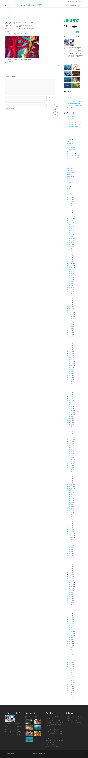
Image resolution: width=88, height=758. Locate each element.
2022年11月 (70, 289)
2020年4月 (69, 353)
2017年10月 (70, 414)
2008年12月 (70, 631)
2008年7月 (69, 641)
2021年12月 (70, 312)
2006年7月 (69, 690)
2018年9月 (69, 392)
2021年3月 (69, 330)
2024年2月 (69, 259)
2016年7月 (69, 445)
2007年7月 (69, 666)
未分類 (68, 170)
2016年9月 (69, 441)
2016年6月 (69, 447)
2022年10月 (70, 291)
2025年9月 (69, 220)
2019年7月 (69, 371)
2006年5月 (69, 695)
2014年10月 (70, 488)
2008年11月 (70, 633)
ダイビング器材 (70, 149)
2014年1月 (69, 506)
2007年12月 (70, 656)
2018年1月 (69, 408)
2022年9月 (69, 293)
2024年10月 (70, 242)
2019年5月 (69, 375)
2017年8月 (69, 418)
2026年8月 (69, 197)
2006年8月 (69, 688)
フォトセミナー (70, 153)
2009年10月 (70, 611)
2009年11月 (70, 609)
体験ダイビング (70, 166)
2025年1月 (69, 236)
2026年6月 (69, 201)
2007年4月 (69, 672)
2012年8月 (69, 541)
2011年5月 (69, 572)
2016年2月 (69, 455)
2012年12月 (70, 533)
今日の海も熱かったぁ (72, 116)
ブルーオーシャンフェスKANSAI (74, 155)
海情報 (68, 176)
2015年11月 (70, 461)
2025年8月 (69, 222)
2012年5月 (69, 547)
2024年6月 (69, 251)
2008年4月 (69, 647)
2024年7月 (69, 248)
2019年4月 (69, 377)
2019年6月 (69, 373)
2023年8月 (69, 271)
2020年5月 (69, 351)
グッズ (68, 145)
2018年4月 (69, 402)
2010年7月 (69, 592)
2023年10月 (70, 267)
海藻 (68, 180)
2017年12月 (70, 410)
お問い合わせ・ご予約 (75, 5)
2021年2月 (69, 332)
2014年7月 (69, 494)
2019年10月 (70, 365)
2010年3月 (69, 600)
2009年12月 (70, 607)
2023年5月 (69, 277)
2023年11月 (70, 265)
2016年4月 (69, 451)
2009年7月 (69, 617)
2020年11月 (70, 339)
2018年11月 (70, 388)
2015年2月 (69, 480)
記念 (68, 184)
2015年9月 (69, 465)
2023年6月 (69, 275)
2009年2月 (69, 627)
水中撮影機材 (70, 172)
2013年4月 (69, 525)
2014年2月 (69, 504)
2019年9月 (69, 367)
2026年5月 (69, 203)
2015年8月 (69, 467)
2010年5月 (69, 596)
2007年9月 (69, 662)
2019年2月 (69, 381)
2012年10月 (70, 537)
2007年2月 (69, 676)
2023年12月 (70, 263)
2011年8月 (69, 566)
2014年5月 (69, 498)
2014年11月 (70, 486)
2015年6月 (69, 472)
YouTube (69, 137)
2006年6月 (69, 692)
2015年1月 (69, 482)
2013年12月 (70, 508)
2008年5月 (69, 645)
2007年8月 (69, 664)
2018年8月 (69, 394)
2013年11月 (70, 510)
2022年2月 (69, 308)
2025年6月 (69, 226)
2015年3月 (69, 478)
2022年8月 (69, 296)
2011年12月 (70, 557)
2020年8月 (69, 345)
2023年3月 (69, 281)
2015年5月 (69, 474)
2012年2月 (69, 553)
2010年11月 (70, 584)
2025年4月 (69, 230)
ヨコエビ (69, 162)
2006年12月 (70, 680)
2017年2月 (69, 431)
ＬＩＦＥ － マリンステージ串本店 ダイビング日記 (23, 5)
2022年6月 (69, 300)
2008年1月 (69, 654)
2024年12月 (70, 238)
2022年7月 (69, 298)
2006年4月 (69, 697)
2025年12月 (70, 214)
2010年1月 (69, 604)
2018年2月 (69, 406)
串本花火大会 (49, 746)
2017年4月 (69, 426)
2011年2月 (69, 578)
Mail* (48, 100)
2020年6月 (69, 349)
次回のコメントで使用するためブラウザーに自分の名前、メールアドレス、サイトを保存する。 (55, 104)
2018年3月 (69, 404)
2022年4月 (69, 304)
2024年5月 (69, 253)
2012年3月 (69, 551)
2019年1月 (69, 384)
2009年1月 (69, 629)
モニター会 (69, 159)
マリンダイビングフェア (72, 157)
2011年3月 (69, 576)
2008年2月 (69, 652)
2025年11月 (70, 216)
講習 (68, 186)
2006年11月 (70, 682)
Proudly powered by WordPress (11, 753)
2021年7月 (69, 322)
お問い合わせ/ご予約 (75, 1)
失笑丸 (58, 65)
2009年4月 (69, 623)
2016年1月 (69, 457)
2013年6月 (69, 521)
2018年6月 (69, 398)
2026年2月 (69, 210)
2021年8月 (69, 320)
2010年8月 (69, 590)
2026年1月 (69, 212)
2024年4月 (69, 255)
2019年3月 (69, 379)
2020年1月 (69, 359)
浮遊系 (68, 174)
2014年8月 (69, 492)
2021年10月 (70, 316)
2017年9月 (69, 416)
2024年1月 (69, 261)
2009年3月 (69, 625)
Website (49, 104)
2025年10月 (70, 218)
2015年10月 (70, 463)
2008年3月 (69, 650)
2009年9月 (69, 613)
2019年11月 (70, 363)
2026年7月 (69, 199)
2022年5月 (69, 302)
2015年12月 (70, 459)
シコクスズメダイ (71, 99)
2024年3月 (69, 257)
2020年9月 (69, 343)
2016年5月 (69, 449)
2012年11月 (70, 535)
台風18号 (70, 97)
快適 (7, 18)
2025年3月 (69, 232)
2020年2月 (69, 357)
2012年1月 (69, 555)
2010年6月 (69, 594)
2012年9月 (69, 539)
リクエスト (8, 65)
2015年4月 (69, 476)
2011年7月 (69, 568)
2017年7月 (69, 420)
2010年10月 (70, 586)
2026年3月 (69, 208)
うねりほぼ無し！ (71, 122)
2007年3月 (69, 674)
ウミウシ (69, 143)
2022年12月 (70, 287)
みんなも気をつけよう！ (72, 126)
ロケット (69, 164)
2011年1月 (69, 580)
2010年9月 (69, 588)
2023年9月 (69, 269)
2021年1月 (69, 334)
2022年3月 (69, 306)
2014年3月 (69, 502)
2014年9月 (69, 490)
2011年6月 (69, 570)
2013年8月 (69, 517)
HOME (66, 5)
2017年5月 (69, 424)
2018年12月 (70, 386)
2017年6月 (69, 422)
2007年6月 (69, 668)
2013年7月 (69, 519)
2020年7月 (69, 347)
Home (6, 11)
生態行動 (69, 182)
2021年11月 (70, 314)
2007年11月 (70, 658)
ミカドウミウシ (71, 95)
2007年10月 (70, 660)
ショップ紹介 (70, 147)
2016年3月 (69, 453)
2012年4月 (69, 549)
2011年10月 (70, 562)
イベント (69, 141)
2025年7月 (69, 224)
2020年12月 (70, 336)
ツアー (68, 151)
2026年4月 (69, 206)
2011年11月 (70, 559)
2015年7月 (69, 469)
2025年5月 (69, 228)
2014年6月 (69, 496)
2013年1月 (69, 531)
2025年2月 (69, 234)
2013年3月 (69, 527)
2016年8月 (69, 443)
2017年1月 (69, 433)
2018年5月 (69, 400)
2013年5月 (69, 523)
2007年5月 (69, 670)
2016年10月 (70, 439)
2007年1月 (69, 678)
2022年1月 (69, 310)
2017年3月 (69, 429)
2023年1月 (69, 285)
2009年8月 (69, 615)
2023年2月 (69, 283)
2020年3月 (69, 355)
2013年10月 (70, 512)
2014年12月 (70, 484)
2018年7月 (69, 396)
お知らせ (69, 139)
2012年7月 (69, 543)
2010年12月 (70, 582)
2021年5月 (69, 326)
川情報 (68, 168)
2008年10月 (70, 635)
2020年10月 (70, 341)
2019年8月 (69, 369)
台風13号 (48, 744)
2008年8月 (69, 639)
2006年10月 (70, 684)
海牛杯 (68, 178)
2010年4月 (69, 598)
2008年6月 (69, 643)
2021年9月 (69, 318)
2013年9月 (69, 514)
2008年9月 (69, 637)
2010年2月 (69, 602)
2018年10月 (70, 390)
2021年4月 (69, 328)
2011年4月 (69, 574)
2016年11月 (70, 437)
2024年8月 (69, 246)
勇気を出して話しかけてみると (53, 737)
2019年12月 (70, 361)
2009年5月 (69, 621)
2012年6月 (69, 545)
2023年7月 (69, 273)
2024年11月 (70, 240)
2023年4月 (69, 279)
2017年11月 (70, 412)
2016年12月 (70, 435)
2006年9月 (69, 686)
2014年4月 (69, 500)
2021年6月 (69, 324)
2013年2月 (69, 529)
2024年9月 (69, 244)
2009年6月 (69, 619)
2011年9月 (69, 564)
